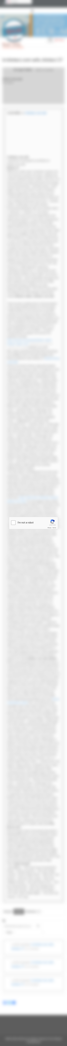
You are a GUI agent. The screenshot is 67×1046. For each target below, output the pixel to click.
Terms (54, 527)
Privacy (49, 527)
